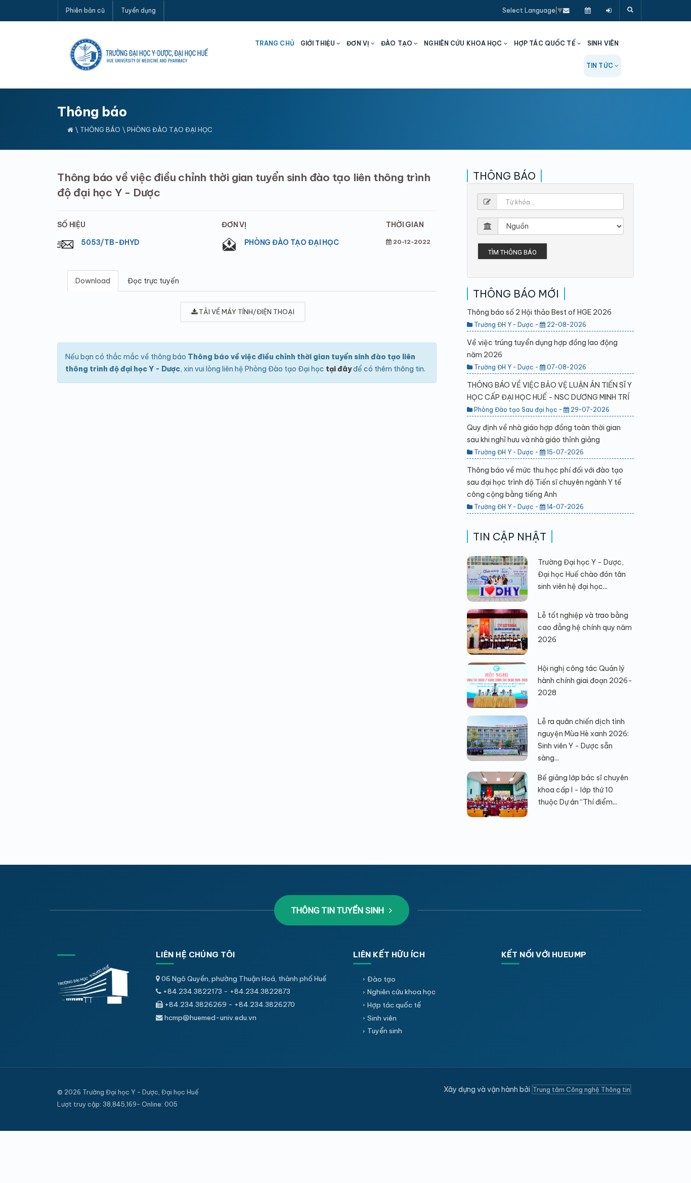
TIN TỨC (600, 65)
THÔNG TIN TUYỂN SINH (338, 910)
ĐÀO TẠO (397, 43)
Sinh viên (382, 1018)
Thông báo (100, 129)
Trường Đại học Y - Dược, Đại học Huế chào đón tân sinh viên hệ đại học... (582, 574)
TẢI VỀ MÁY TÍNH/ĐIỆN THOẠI (245, 312)
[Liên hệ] (566, 10)
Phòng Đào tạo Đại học (291, 242)
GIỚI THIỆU (318, 43)
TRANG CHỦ (274, 43)
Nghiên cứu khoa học (401, 991)
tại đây (339, 368)
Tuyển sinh (384, 1030)
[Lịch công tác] (587, 10)
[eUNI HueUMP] (608, 10)
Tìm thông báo (512, 252)
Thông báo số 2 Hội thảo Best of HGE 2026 (539, 312)
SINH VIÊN (603, 43)
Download (92, 280)
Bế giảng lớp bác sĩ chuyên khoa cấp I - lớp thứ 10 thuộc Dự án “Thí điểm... (583, 790)
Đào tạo (381, 979)
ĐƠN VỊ (359, 43)
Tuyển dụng (138, 10)
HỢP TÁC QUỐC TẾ (545, 43)
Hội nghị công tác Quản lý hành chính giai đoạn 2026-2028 (585, 680)
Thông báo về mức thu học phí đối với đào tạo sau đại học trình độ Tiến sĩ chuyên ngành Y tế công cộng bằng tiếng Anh (545, 482)
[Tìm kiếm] (630, 10)
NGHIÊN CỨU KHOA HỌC (463, 43)
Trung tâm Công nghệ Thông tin (581, 1089)
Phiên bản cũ (85, 10)
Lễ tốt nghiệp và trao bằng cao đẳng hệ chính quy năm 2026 (585, 627)
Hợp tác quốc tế (394, 1004)
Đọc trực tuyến (153, 280)
